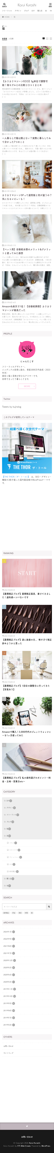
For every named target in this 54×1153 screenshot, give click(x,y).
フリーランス (7, 11)
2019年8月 (8, 1010)
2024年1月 (8, 932)
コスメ (12, 843)
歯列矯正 (13, 871)
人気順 (10, 38)
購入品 (39, 11)
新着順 (4, 38)
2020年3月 (8, 982)
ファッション (15, 857)
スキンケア (14, 850)
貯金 (13, 913)
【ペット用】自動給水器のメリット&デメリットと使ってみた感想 (26, 251)
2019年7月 (8, 1017)
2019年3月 (8, 1025)
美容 (20, 913)
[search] (49, 906)
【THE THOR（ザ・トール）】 (16, 477)
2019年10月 (9, 996)
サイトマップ (8, 1053)
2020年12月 (9, 960)
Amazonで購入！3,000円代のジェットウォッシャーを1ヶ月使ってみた (26, 734)
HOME (7, 17)
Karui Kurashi (34, 1143)
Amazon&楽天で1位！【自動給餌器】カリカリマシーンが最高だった (27, 308)
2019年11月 (9, 989)
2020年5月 (8, 967)
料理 (26, 913)
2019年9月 (8, 1003)
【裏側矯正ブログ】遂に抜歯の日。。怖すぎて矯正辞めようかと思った (27, 641)
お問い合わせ (8, 1046)
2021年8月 (8, 946)
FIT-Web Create (23, 1146)
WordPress (46, 1146)
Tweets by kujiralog (11, 407)
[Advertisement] (27, 517)
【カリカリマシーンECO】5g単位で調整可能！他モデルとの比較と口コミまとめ (25, 83)
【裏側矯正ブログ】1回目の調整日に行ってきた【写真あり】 (26, 688)
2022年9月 (8, 939)
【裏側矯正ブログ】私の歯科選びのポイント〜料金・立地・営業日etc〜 (26, 780)
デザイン (18, 11)
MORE (27, 386)
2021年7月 (8, 953)
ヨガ (11, 864)
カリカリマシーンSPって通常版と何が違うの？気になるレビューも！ (27, 197)
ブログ (26, 11)
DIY (33, 11)
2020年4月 (8, 974)
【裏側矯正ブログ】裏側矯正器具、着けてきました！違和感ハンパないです (26, 596)
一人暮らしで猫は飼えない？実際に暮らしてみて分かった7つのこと (26, 140)
